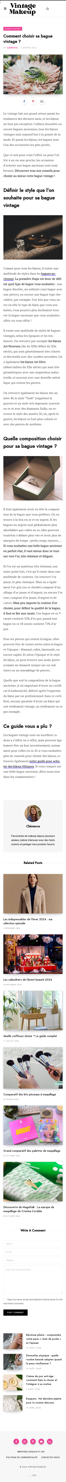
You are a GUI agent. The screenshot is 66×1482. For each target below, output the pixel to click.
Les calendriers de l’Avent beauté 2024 (27, 980)
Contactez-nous (50, 1457)
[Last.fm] (49, 1441)
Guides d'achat (13, 28)
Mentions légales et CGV (31, 1452)
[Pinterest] (33, 101)
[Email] (42, 101)
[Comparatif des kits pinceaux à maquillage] (33, 1068)
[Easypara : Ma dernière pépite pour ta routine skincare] (14, 1403)
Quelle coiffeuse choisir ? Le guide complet (30, 1036)
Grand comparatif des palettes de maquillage (31, 1151)
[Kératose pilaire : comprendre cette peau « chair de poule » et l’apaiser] (14, 1341)
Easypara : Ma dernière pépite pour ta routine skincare (43, 1400)
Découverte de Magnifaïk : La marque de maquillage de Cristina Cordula (28, 1209)
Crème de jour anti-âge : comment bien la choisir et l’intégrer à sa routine (41, 1380)
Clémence (12, 47)
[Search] (46, 8)
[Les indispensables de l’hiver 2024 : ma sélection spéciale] (33, 894)
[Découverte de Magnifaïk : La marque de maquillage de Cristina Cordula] (33, 1181)
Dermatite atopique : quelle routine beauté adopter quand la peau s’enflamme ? (44, 1359)
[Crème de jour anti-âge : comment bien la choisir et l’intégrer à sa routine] (14, 1383)
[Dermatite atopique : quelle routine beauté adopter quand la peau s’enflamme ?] (14, 1362)
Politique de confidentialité (22, 1457)
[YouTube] (41, 1441)
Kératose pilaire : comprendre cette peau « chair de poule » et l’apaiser (43, 1339)
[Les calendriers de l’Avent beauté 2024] (33, 954)
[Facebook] (24, 101)
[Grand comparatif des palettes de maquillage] (33, 1125)
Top (33, 1475)
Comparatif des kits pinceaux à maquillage (29, 1094)
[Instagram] (24, 1441)
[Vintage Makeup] (23, 8)
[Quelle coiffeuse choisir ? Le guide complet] (33, 1010)
